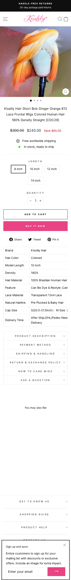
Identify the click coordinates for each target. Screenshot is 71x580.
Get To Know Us (34, 501)
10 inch (35, 169)
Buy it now (35, 226)
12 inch (52, 169)
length (35, 161)
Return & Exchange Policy (35, 362)
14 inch (35, 180)
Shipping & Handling (35, 353)
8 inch (18, 169)
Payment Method (35, 344)
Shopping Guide (34, 514)
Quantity (35, 193)
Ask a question (35, 380)
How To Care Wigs (35, 371)
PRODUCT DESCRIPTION (35, 336)
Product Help (34, 527)
